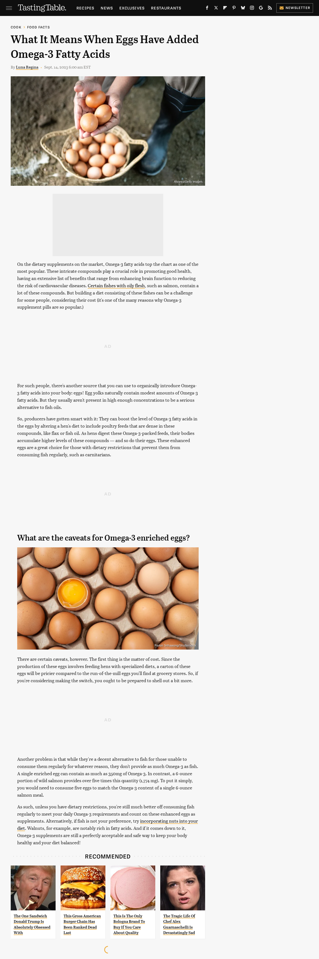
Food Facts (38, 27)
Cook (16, 27)
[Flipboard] (225, 8)
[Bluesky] (242, 8)
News (107, 8)
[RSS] (269, 8)
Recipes (85, 8)
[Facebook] (207, 8)
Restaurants (166, 8)
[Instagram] (251, 8)
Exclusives (132, 8)
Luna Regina (27, 67)
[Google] (260, 8)
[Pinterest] (234, 8)
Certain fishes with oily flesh (116, 285)
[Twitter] (216, 8)
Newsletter (298, 7)
